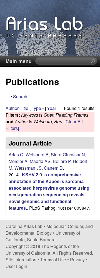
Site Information (21, 259)
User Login (16, 266)
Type (36, 108)
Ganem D (53, 168)
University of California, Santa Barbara (43, 236)
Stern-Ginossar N (68, 154)
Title (24, 108)
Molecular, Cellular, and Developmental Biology (49, 229)
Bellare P (62, 161)
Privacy (77, 259)
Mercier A (18, 161)
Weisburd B (37, 154)
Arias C (16, 154)
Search (20, 96)
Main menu (19, 60)
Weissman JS (28, 168)
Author (12, 108)
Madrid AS (40, 161)
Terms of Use (53, 259)
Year (51, 108)
